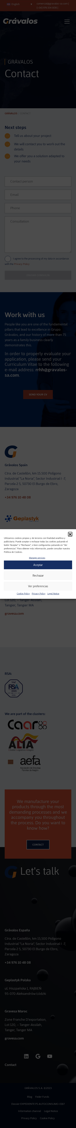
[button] (70, 534)
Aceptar (38, 565)
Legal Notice (53, 593)
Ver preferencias (38, 586)
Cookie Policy (23, 593)
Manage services (37, 557)
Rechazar (38, 575)
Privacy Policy (38, 593)
